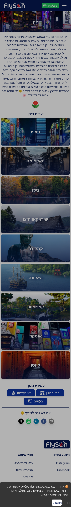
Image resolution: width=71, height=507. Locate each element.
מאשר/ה (57, 503)
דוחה (67, 503)
